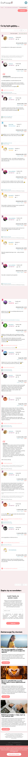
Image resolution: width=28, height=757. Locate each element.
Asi (9, 398)
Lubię (22, 44)
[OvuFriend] (6, 3)
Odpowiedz (22, 10)
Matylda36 (11, 324)
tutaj (4, 619)
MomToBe (11, 124)
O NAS (9, 742)
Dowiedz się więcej (14, 751)
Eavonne (11, 375)
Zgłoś (25, 44)
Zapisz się (13, 623)
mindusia (11, 63)
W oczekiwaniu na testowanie (11, 7)
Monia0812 (11, 148)
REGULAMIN (18, 744)
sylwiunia (11, 37)
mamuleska (11, 352)
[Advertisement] (14, 18)
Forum (2, 7)
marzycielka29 (12, 171)
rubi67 (10, 98)
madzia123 (11, 527)
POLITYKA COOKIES (9, 744)
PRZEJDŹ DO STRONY (14, 754)
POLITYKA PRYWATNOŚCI (16, 742)
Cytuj (18, 44)
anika (10, 301)
